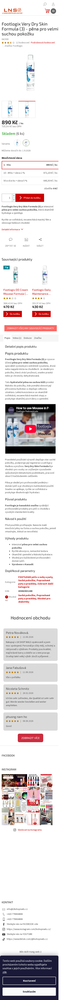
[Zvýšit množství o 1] (13, 196)
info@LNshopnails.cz (17, 909)
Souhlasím (29, 992)
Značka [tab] (37, 338)
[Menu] (53, 11)
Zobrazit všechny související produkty (30, 328)
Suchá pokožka (26, 580)
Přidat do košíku (32, 197)
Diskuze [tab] (28, 338)
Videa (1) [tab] (17, 338)
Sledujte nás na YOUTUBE (19, 934)
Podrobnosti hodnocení (43, 42)
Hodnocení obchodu (30, 617)
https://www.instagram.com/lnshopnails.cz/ (29, 929)
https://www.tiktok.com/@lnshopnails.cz (27, 939)
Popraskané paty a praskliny (34, 582)
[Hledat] (45, 4)
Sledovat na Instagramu (30, 830)
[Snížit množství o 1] (13, 200)
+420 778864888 (15, 914)
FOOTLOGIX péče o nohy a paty (35, 577)
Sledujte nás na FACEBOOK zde (22, 924)
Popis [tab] (7, 338)
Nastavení (29, 981)
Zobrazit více (30, 737)
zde (5, 972)
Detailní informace (11, 229)
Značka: (13, 46)
